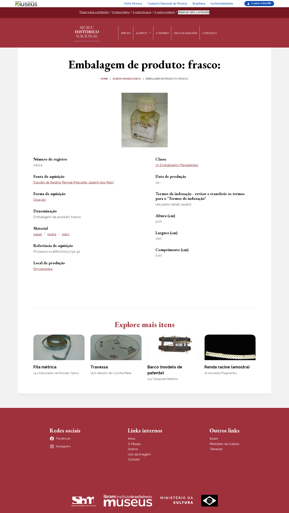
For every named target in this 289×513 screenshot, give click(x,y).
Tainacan (216, 449)
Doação (39, 200)
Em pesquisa (42, 269)
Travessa (99, 367)
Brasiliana (199, 3)
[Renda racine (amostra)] (230, 347)
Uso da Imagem (185, 33)
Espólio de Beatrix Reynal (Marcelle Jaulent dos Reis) (73, 182)
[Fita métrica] (59, 347)
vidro (65, 234)
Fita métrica (44, 367)
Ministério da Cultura (224, 444)
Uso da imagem (139, 454)
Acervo (141, 33)
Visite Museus (133, 3)
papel (37, 234)
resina (51, 234)
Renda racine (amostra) (226, 367)
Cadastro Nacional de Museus (167, 3)
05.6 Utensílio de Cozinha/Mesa (110, 373)
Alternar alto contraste (193, 12)
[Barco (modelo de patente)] (173, 347)
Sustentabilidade (222, 3)
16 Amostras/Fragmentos (220, 373)
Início (126, 33)
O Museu (162, 33)
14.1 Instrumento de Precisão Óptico (56, 373)
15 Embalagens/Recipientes (177, 165)
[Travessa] (116, 347)
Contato (209, 33)
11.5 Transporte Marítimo (162, 379)
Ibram (214, 439)
